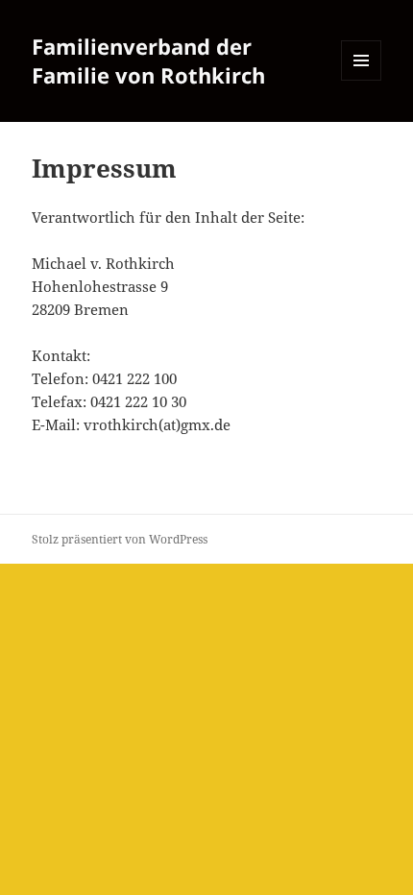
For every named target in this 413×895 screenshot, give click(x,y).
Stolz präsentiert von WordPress (119, 539)
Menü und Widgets (361, 80)
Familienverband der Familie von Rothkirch (148, 60)
